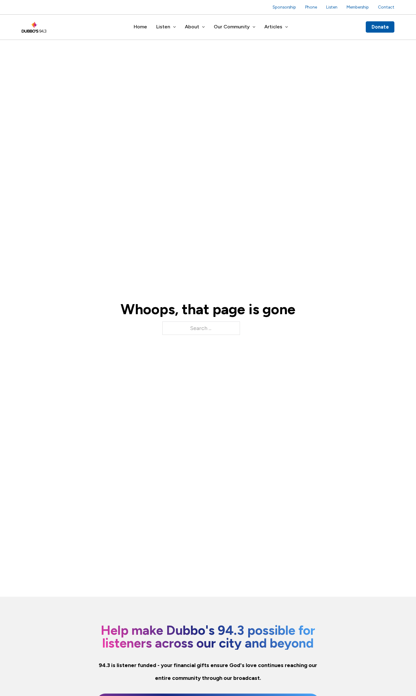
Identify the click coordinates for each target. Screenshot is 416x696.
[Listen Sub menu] (174, 27)
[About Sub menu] (203, 27)
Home (140, 27)
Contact (386, 7)
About (192, 27)
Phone (311, 7)
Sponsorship (284, 7)
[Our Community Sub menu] (254, 27)
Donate (380, 27)
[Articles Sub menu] (286, 27)
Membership (358, 7)
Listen (331, 7)
